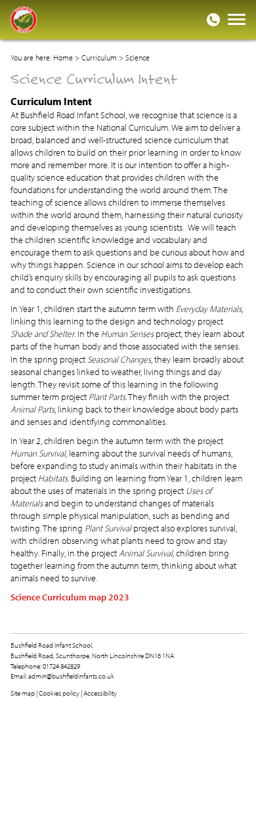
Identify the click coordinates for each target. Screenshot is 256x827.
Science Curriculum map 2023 (70, 597)
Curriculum (99, 57)
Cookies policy (59, 693)
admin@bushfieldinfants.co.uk (71, 676)
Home (63, 57)
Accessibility (100, 693)
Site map (23, 693)
